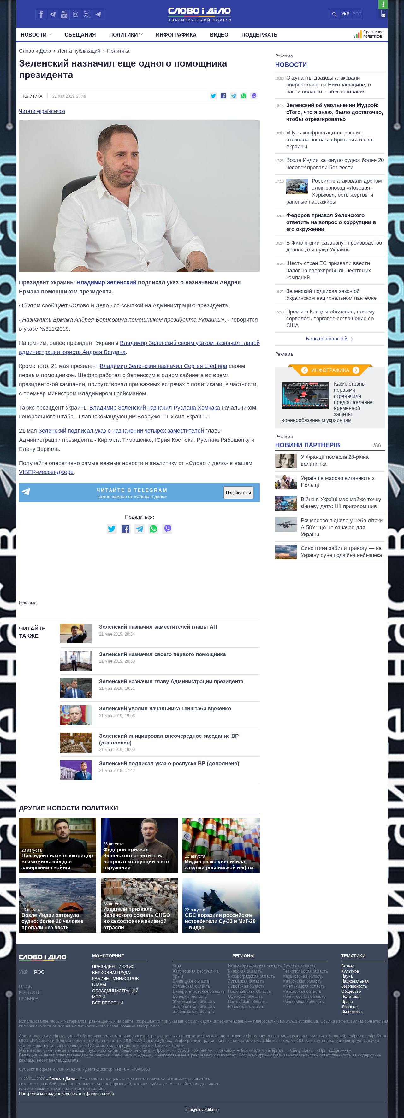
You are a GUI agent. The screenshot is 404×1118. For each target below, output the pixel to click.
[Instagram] (75, 14)
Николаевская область (249, 991)
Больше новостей (327, 338)
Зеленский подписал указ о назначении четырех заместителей (121, 431)
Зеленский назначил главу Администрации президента (171, 684)
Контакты (30, 992)
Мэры (98, 997)
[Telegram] (52, 14)
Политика (118, 51)
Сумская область (299, 966)
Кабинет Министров (115, 978)
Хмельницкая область (304, 986)
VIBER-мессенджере (46, 472)
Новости (34, 35)
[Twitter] (86, 14)
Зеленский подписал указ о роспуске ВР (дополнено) (169, 766)
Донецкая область (190, 996)
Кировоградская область (251, 976)
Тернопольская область (305, 971)
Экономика (351, 1011)
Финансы (349, 1006)
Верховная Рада (111, 972)
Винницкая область (191, 981)
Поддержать (259, 35)
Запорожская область (193, 1011)
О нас (25, 986)
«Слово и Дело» (61, 1079)
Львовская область (246, 986)
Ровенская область (246, 1006)
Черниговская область (304, 996)
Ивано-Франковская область (255, 966)
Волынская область (191, 986)
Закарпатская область (194, 1006)
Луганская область (246, 981)
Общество (351, 991)
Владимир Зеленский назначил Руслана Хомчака (154, 408)
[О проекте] (383, 4)
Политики (123, 35)
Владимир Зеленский (106, 282)
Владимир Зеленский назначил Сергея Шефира (163, 366)
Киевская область (245, 971)
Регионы (243, 955)
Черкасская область (302, 991)
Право (347, 1001)
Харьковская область (303, 976)
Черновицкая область (303, 1001)
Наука (347, 976)
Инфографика (176, 35)
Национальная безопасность (355, 984)
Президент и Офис (113, 966)
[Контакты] (383, 13)
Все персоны (107, 1003)
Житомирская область (194, 1001)
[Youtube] (63, 14)
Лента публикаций (79, 51)
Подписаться (238, 492)
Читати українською (42, 111)
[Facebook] (41, 14)
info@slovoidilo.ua (202, 1109)
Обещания (80, 35)
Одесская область (245, 996)
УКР (345, 14)
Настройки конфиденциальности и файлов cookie (66, 1093)
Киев (177, 966)
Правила (29, 999)
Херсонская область (302, 981)
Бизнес (348, 966)
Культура (350, 971)
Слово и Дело (35, 51)
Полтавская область (247, 1001)
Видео (219, 35)
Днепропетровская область (198, 991)
